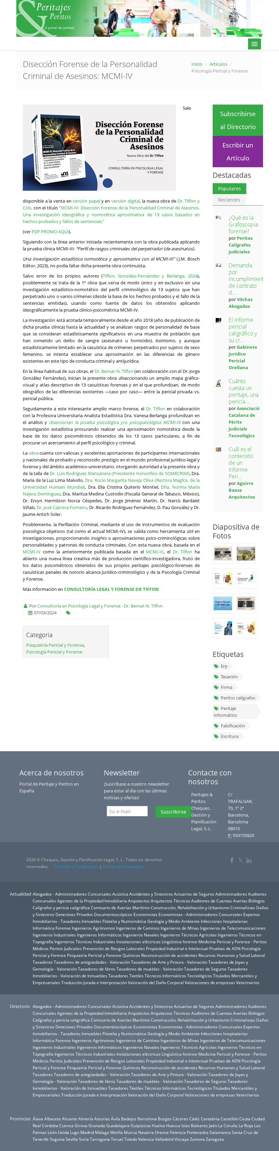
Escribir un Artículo (238, 151)
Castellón (229, 1118)
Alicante (69, 1118)
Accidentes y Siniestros (151, 894)
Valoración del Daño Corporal (156, 982)
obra (33, 453)
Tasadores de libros (96, 969)
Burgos (164, 1118)
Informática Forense (52, 928)
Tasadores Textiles (126, 975)
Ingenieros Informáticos (99, 934)
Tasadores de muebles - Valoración (149, 969)
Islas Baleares (194, 1125)
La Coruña (227, 1125)
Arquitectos (139, 900)
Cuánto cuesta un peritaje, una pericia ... (244, 391)
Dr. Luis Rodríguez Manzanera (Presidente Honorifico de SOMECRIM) (120, 473)
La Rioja (246, 1125)
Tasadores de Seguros (205, 969)
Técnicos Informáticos (165, 975)
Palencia (178, 1132)
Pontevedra (198, 1132)
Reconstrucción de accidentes (169, 955)
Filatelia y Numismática (124, 921)
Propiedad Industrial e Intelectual (177, 948)
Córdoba (50, 1125)
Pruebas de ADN (225, 948)
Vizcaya (182, 1139)
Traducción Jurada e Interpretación (94, 982)
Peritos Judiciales (66, 948)
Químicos (131, 955)
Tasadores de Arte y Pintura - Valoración (169, 962)
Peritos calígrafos (238, 698)
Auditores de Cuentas (211, 900)
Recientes (229, 199)
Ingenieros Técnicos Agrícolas (188, 934)
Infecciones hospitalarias (224, 921)
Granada (96, 1125)
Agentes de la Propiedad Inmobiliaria (92, 900)
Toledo (130, 1139)
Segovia (57, 1139)
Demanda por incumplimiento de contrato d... (248, 279)
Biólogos (256, 900)
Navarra (146, 1132)
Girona (81, 1125)
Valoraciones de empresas (210, 982)
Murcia (130, 1132)
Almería (85, 1118)
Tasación (229, 677)
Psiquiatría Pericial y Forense (55, 645)
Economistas (145, 914)
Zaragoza (215, 1139)
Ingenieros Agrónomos (93, 928)
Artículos (218, 64)
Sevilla (72, 1139)
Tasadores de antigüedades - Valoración (92, 962)
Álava (38, 1118)
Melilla (116, 1132)
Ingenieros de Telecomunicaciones (233, 928)
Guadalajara (118, 1125)
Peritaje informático (225, 711)
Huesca (173, 1125)
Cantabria (210, 1118)
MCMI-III (155, 552)
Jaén (213, 1125)
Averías (240, 900)
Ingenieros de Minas (180, 928)
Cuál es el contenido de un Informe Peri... (241, 462)
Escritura (230, 736)
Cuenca (66, 1125)
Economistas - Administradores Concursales (200, 914)
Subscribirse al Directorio (238, 120)
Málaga (102, 1132)
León (52, 1132)
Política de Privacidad (123, 866)
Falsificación (233, 726)
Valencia (146, 1139)
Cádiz (194, 1118)
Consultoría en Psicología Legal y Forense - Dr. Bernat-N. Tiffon (100, 606)
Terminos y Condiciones (75, 866)
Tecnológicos (199, 975)
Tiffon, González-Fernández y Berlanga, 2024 (150, 276)
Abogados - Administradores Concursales (72, 894)
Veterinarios (247, 982)
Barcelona (147, 1118)
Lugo (74, 1132)
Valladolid (164, 1139)
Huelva (158, 1125)
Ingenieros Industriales (54, 934)
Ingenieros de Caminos (138, 928)
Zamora (197, 1139)
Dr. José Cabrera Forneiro (62, 507)
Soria (84, 1139)
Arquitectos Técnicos (170, 900)
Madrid (87, 1132)
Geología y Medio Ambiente (173, 921)
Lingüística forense (179, 941)
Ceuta (244, 1118)
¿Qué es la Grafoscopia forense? (243, 224)
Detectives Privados (74, 914)
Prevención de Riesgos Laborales (114, 948)
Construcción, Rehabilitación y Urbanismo (190, 907)
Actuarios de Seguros (194, 894)
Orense (162, 1132)
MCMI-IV (31, 552)
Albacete (52, 1118)
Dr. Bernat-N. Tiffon (114, 371)
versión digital (125, 201)
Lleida (63, 1132)
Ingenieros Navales (141, 934)
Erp (224, 666)
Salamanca (220, 1132)
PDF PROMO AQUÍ (50, 231)
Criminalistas (242, 907)
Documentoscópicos (113, 914)
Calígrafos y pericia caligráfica (61, 907)
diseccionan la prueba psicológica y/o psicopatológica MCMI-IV (115, 422)
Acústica (120, 894)
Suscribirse (173, 811)
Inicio (197, 64)
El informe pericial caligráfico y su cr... (243, 330)
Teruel (117, 1139)
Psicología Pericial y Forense (54, 652)
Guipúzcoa (141, 1125)
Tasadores (43, 962)
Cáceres (180, 1118)
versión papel (86, 201)
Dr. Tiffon (155, 409)
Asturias (102, 1118)
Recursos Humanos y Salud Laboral (231, 955)
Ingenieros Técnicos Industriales (84, 941)
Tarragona (100, 1139)
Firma (226, 687)
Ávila (115, 1118)
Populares (229, 188)
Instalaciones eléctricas (138, 941)
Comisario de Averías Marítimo (120, 907)
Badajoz (128, 1118)
